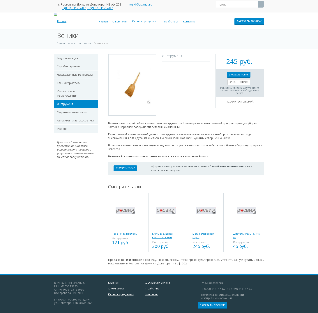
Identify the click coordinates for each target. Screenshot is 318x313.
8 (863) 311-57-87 (74, 8)
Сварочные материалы (72, 112)
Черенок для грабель (124, 233)
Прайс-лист (171, 21)
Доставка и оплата (157, 282)
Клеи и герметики (68, 83)
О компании (119, 21)
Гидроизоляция (67, 58)
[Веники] (132, 85)
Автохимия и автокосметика (75, 120)
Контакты (189, 21)
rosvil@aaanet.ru (140, 4)
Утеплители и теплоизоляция (67, 93)
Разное (62, 128)
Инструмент (65, 104)
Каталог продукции (145, 21)
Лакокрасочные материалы (75, 74)
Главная (103, 21)
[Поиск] (261, 4)
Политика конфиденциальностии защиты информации (222, 296)
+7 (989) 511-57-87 (100, 8)
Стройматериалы (68, 66)
